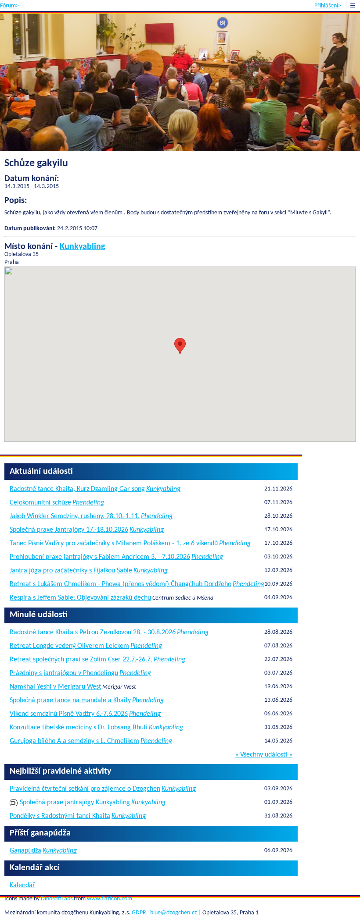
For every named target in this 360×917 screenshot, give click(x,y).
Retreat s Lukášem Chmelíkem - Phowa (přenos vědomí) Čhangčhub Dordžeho (120, 584)
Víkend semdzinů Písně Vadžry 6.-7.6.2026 (69, 714)
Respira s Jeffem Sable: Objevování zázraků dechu (80, 597)
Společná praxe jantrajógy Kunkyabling (75, 802)
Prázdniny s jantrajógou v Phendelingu (64, 673)
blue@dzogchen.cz (173, 913)
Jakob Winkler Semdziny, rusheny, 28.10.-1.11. (75, 516)
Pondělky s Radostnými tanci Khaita (60, 816)
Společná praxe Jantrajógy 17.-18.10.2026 (69, 529)
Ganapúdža (25, 850)
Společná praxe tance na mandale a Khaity (70, 700)
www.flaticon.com (109, 899)
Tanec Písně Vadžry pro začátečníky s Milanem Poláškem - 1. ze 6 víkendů (114, 543)
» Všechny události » (263, 754)
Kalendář (22, 885)
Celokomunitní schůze (40, 502)
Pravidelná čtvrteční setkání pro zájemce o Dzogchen (85, 789)
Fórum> (9, 6)
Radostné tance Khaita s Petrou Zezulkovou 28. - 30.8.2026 (93, 632)
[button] (180, 346)
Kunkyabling (82, 246)
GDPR (140, 913)
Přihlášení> (327, 6)
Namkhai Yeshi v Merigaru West (55, 686)
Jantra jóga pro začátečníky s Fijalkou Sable (71, 570)
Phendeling (88, 502)
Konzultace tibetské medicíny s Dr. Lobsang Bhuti (79, 727)
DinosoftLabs (56, 899)
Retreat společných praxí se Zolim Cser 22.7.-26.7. (81, 659)
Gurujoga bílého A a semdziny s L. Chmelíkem (74, 741)
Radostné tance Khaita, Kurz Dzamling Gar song (77, 489)
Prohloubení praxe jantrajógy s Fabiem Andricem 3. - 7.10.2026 (100, 557)
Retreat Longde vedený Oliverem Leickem (69, 646)
